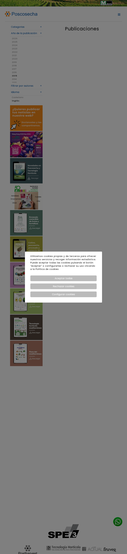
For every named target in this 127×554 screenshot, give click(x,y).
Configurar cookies (63, 294)
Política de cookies (47, 269)
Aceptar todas (63, 278)
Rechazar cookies (63, 286)
